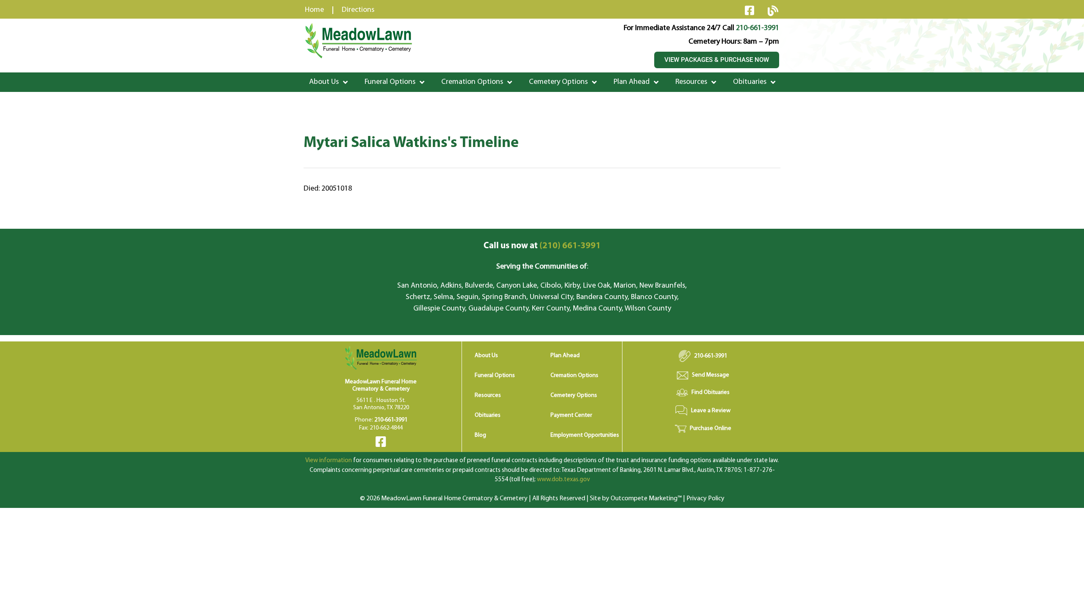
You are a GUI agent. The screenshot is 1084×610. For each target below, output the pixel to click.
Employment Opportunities (584, 435)
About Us (324, 82)
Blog (480, 435)
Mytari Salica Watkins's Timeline (411, 143)
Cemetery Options (558, 82)
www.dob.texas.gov (563, 480)
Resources (691, 82)
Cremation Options (472, 82)
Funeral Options (390, 82)
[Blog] (772, 10)
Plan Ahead (632, 82)
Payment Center (571, 415)
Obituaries (749, 82)
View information (328, 461)
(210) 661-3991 (542, 245)
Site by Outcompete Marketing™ (636, 498)
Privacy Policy (705, 498)
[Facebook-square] (749, 10)
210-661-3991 (757, 28)
